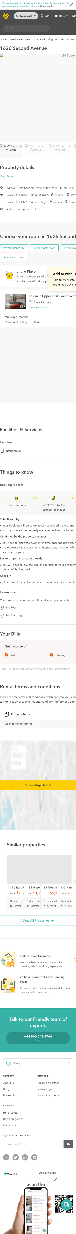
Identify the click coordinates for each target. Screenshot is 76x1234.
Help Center (10, 1112)
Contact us (9, 1125)
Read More (7, 176)
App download (47, 1172)
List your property (48, 1095)
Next (75, 882)
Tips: (3, 669)
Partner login (45, 1089)
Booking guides (13, 1119)
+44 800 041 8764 (38, 1036)
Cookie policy (47, 6)
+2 (36, 209)
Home (3, 39)
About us (8, 1083)
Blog (6, 1089)
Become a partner (48, 1083)
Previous (2, 882)
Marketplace (10, 1095)
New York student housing (39, 39)
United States (16, 39)
